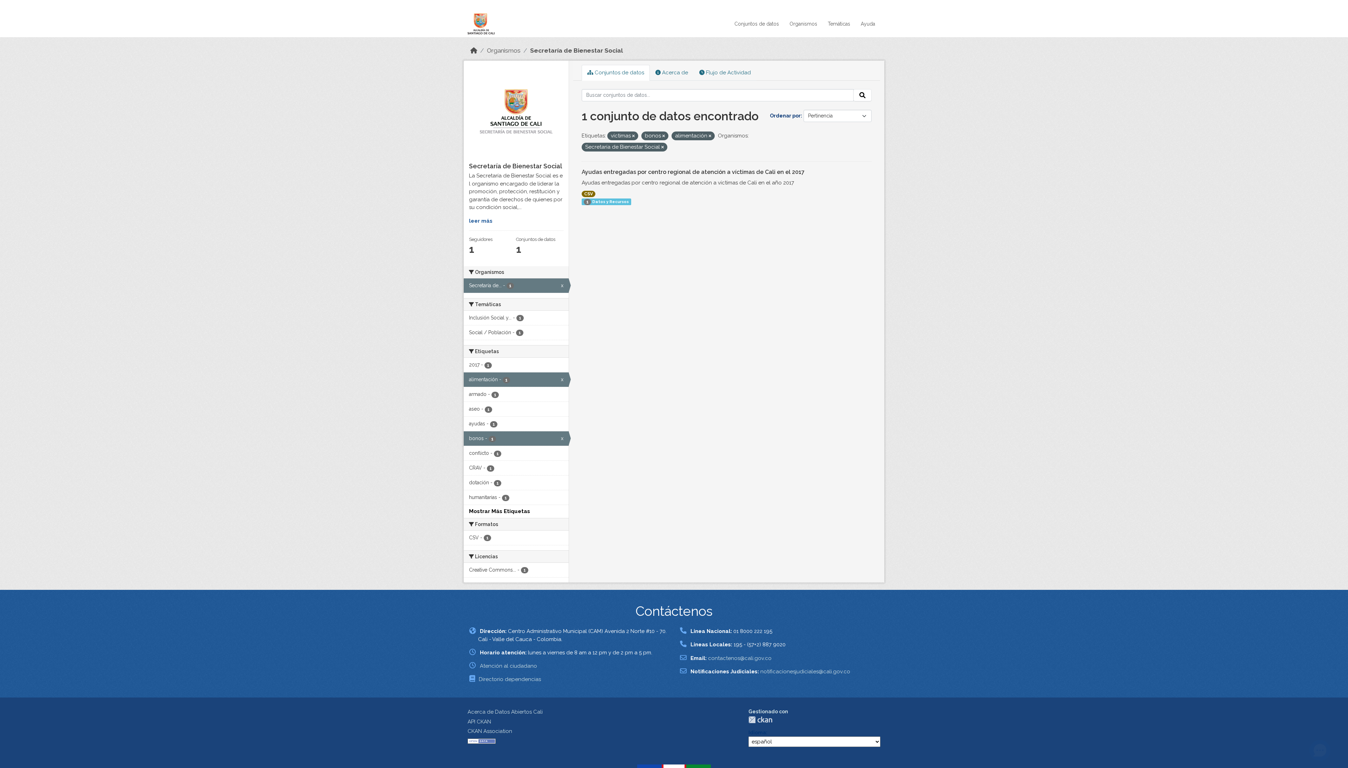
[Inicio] (473, 50)
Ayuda (868, 24)
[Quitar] (633, 136)
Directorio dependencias (510, 679)
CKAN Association (490, 731)
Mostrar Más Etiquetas (499, 511)
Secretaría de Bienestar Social (576, 50)
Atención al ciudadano (508, 666)
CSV (588, 193)
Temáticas (839, 24)
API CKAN (479, 722)
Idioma (757, 732)
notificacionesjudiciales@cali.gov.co (805, 671)
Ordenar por (785, 116)
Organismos (803, 24)
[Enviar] (862, 95)
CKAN (760, 719)
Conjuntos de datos (756, 24)
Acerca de (674, 72)
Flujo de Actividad (728, 72)
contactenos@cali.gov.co (740, 658)
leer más (481, 221)
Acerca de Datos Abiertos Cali (505, 712)
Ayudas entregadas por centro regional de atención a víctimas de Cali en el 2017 (693, 172)
